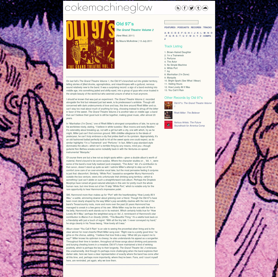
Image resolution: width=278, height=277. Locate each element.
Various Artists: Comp (189, 124)
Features (170, 27)
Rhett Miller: (187, 112)
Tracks (207, 27)
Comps (207, 35)
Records (196, 27)
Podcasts (183, 27)
